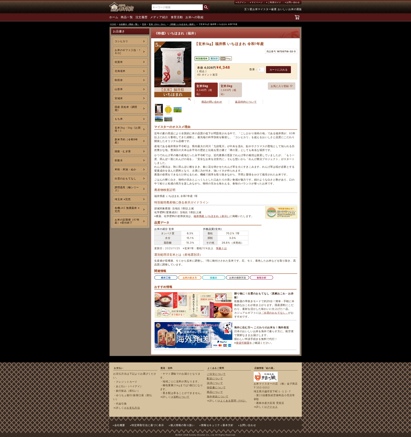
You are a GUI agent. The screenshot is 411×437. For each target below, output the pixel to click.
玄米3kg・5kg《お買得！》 (128, 129)
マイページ (256, 2)
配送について (215, 378)
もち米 (119, 118)
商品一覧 (127, 17)
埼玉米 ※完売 (123, 199)
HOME (113, 24)
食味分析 (261, 277)
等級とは (221, 248)
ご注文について (216, 374)
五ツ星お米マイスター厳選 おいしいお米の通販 (273, 9)
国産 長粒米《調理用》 (126, 108)
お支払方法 (133, 407)
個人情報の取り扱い (182, 425)
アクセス (272, 406)
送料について (181, 396)
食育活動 (177, 17)
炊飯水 (119, 160)
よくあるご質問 (215, 368)
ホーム (113, 17)
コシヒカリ (121, 41)
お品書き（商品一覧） (129, 24)
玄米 (144, 24)
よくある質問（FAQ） (233, 400)
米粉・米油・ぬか (125, 169)
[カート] (297, 17)
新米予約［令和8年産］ (126, 141)
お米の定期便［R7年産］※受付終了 (127, 221)
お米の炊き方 (190, 277)
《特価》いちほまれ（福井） (182, 24)
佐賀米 (119, 62)
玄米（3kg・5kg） (157, 24)
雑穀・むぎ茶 (123, 151)
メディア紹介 (159, 17)
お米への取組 (194, 17)
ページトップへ (401, 419)
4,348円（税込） (204, 90)
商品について (215, 392)
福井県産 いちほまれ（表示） (212, 216)
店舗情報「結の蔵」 (265, 368)
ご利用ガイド (274, 2)
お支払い (118, 368)
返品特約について (246, 101)
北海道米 (120, 71)
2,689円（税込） (228, 90)
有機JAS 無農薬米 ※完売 (127, 209)
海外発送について (217, 396)
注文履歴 (142, 17)
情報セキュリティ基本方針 (217, 425)
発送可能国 (242, 342)
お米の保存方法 (237, 277)
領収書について (216, 387)
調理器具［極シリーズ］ (127, 189)
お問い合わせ (293, 2)
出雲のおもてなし (125, 178)
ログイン (241, 2)
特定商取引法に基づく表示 (147, 425)
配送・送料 (167, 368)
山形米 (119, 89)
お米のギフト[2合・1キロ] (127, 51)
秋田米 (119, 80)
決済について (215, 383)
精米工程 (166, 277)
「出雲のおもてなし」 (274, 312)
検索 (206, 7)
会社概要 (119, 425)
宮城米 (119, 98)
